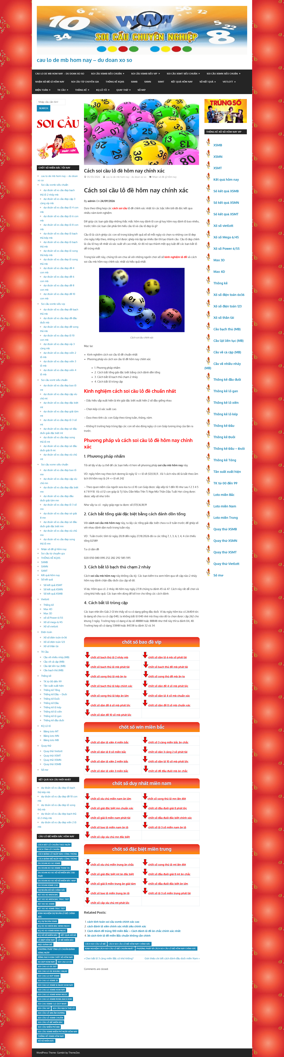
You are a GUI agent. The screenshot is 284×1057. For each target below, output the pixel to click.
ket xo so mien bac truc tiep (53, 899)
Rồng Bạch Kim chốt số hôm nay (55, 957)
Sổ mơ (141, 89)
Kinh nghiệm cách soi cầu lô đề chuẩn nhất (109, 948)
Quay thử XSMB (52, 764)
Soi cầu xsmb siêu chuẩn (106, 73)
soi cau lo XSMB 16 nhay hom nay (55, 985)
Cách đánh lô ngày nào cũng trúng (57, 854)
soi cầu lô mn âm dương (51, 1013)
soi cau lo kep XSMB (48, 976)
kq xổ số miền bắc (48, 935)
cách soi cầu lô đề (95, 944)
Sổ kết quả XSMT (53, 585)
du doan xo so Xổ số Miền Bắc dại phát (56, 874)
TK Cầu (61, 89)
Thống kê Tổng (52, 690)
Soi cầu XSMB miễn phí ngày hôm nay (57, 1031)
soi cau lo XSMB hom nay (51, 989)
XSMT (217, 168)
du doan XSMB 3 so (48, 885)
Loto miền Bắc (223, 495)
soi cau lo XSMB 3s (48, 980)
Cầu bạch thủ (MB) (53, 670)
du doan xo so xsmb (49, 863)
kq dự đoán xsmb (47, 921)
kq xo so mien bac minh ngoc (54, 926)
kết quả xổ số (68, 935)
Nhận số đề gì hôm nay (49, 81)
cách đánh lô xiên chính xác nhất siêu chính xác (116, 926)
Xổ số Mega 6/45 (226, 237)
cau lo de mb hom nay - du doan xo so (126, 176)
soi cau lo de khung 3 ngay (52, 971)
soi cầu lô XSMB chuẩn (50, 1017)
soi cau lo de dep (47, 966)
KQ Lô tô (101, 89)
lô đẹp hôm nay (46, 940)
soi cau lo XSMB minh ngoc (53, 994)
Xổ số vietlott (51, 626)
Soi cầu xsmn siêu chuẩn (222, 73)
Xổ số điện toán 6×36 (55, 637)
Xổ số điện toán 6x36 (228, 295)
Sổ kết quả (206, 81)
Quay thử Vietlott (53, 751)
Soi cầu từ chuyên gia (85, 81)
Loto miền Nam (224, 506)
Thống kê (81, 89)
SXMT (161, 81)
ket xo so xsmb (46, 904)
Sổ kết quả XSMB (53, 593)
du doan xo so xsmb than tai (54, 868)
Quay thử (122, 89)
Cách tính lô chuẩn (48, 849)
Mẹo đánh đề (45, 944)
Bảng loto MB (51, 740)
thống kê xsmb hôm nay (51, 1036)
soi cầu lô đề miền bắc (50, 1022)
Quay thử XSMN (52, 759)
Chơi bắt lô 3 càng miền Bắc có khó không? (109, 958)
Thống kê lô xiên (53, 711)
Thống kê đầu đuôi (54, 720)
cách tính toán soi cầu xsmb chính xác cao (113, 921)
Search (43, 108)
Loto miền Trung (225, 517)
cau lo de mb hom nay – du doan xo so (84, 60)
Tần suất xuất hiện (54, 685)
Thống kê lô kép (52, 707)
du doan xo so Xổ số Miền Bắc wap (57, 880)
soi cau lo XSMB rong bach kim (55, 999)
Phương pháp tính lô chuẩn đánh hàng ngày (56, 951)
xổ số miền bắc (46, 1041)
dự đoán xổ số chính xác (51, 890)
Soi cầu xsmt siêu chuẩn (182, 73)
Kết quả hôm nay (182, 81)
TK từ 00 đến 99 (53, 681)
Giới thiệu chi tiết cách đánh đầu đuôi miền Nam (171, 958)
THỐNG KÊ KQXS (115, 81)
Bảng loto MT (51, 731)
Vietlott (228, 81)
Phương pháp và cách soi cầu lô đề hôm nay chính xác (166, 948)
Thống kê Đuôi (52, 698)
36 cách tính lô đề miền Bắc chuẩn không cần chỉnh (119, 935)
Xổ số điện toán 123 (54, 641)
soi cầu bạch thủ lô (64, 1008)
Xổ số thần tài (51, 646)
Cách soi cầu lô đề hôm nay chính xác (129, 944)
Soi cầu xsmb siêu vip (144, 73)
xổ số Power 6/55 (53, 617)
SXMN (147, 81)
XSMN (217, 156)
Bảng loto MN (51, 735)
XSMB (217, 145)
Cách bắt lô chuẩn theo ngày (54, 844)
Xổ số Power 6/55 (226, 248)
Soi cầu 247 (44, 1008)
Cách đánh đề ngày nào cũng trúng (57, 858)
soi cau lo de (65, 962)
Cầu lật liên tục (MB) (54, 666)
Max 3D (48, 613)
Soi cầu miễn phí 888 (49, 1027)
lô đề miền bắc (66, 940)
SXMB (134, 81)
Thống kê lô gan (52, 716)
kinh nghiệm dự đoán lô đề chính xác (56, 915)
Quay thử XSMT (52, 755)
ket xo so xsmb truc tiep (51, 908)
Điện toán (41, 89)
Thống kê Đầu (51, 703)
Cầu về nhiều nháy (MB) (56, 657)
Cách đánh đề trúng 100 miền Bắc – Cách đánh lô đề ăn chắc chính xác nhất (133, 931)
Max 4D (48, 609)
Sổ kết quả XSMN (53, 589)
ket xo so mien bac (48, 894)
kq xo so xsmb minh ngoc (52, 930)
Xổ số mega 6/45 (53, 622)
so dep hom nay (46, 962)
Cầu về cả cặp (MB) (54, 661)
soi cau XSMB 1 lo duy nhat (52, 1003)
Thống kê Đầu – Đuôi (55, 694)
